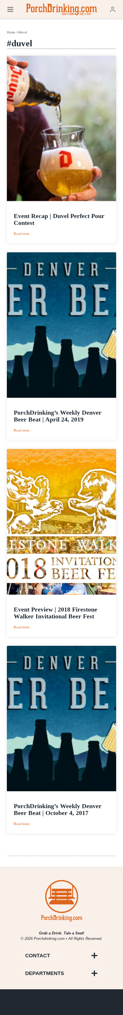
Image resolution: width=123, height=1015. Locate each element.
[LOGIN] (112, 9)
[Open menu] (10, 9)
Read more (22, 233)
